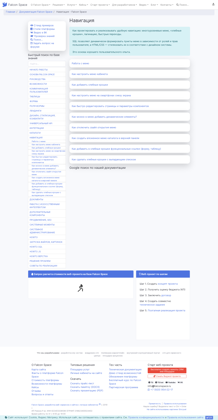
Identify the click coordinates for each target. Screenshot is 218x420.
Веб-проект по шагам (154, 274)
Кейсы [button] (82, 4)
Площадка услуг (80, 369)
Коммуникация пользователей (39, 90)
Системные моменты (42, 224)
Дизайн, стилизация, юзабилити (42, 117)
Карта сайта (39, 369)
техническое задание (152, 304)
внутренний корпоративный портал (143, 353)
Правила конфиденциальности (146, 417)
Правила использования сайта (185, 417)
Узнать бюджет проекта (168, 376)
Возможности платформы (47, 383)
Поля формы (37, 106)
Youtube (171, 382)
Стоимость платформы (45, 380)
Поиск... (184, 4)
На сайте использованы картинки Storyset (166, 409)
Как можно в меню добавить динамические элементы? (104, 116)
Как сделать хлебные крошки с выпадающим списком (104, 159)
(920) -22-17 (162, 389)
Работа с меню (80, 63)
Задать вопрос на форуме (42, 45)
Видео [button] (143, 4)
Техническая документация (125, 369)
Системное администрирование (42, 231)
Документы (36, 199)
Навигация (36, 137)
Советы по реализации (43, 265)
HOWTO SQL (36, 246)
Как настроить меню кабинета (90, 74)
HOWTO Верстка (39, 256)
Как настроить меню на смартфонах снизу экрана (101, 95)
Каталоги (35, 133)
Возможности (38, 84)
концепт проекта (168, 283)
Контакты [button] (166, 4)
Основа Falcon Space (42, 74)
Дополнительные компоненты (40, 213)
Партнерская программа (123, 387)
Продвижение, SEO (40, 220)
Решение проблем (40, 261)
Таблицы (35, 96)
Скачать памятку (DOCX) (85, 386)
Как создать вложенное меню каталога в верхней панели (105, 138)
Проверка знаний (44, 36)
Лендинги (35, 110)
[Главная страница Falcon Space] (4, 4)
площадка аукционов (112, 356)
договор (166, 295)
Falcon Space (17, 5)
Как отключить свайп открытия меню (94, 127)
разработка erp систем (72, 353)
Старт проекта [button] (99, 4)
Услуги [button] (71, 4)
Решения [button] (58, 4)
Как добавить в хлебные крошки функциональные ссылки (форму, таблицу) (116, 148)
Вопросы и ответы (42, 394)
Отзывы (36, 390)
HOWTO (34, 237)
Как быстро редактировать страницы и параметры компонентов (110, 106)
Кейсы (35, 387)
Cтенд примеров (43, 25)
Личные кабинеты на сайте (86, 373)
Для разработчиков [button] (123, 4)
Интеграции (37, 128)
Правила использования (175, 403)
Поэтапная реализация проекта (166, 310)
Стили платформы (43, 28)
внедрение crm (92, 353)
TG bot (160, 382)
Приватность (155, 403)
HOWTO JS (35, 251)
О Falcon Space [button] (39, 4)
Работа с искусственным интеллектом (44, 206)
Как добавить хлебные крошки (90, 84)
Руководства (37, 79)
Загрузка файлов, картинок (46, 242)
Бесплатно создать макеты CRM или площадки (167, 370)
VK (181, 382)
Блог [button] (153, 4)
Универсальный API (41, 123)
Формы (34, 101)
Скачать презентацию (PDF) (86, 390)
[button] (213, 4)
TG (151, 382)
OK (210, 417)
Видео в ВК (40, 32)
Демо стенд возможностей (125, 373)
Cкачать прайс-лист (82, 383)
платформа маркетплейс (112, 353)
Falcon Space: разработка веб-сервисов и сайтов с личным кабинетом (65, 405)
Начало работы (39, 69)
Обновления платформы (123, 376)
